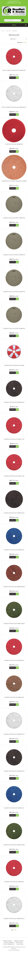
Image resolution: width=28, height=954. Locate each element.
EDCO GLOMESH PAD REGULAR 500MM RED (14, 70)
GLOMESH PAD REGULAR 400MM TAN (14, 697)
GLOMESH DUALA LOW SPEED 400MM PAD (14, 291)
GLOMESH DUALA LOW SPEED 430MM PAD (14, 328)
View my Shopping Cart (9, 944)
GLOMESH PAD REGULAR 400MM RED (14, 660)
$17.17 (14, 185)
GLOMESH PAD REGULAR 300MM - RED (14, 439)
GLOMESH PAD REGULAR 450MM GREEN (14, 844)
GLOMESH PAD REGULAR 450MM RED (14, 881)
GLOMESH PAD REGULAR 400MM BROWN (14, 586)
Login (10, 1)
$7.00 (14, 407)
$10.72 (14, 480)
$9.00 (14, 443)
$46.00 (14, 296)
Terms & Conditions (9, 942)
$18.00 (14, 112)
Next (15, 929)
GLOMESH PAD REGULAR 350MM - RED (14, 476)
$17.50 (14, 775)
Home (2, 30)
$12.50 (14, 517)
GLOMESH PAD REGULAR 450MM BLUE (14, 808)
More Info (12, 77)
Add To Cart (17, 77)
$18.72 (14, 75)
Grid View (19, 42)
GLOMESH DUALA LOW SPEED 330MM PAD (14, 218)
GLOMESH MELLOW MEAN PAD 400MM (14, 365)
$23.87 (14, 370)
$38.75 (14, 259)
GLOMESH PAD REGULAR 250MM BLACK (14, 402)
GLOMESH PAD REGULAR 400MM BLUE (14, 549)
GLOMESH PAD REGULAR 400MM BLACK (14, 513)
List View (24, 42)
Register (16, 1)
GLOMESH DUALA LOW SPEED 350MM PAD (14, 254)
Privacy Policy (19, 942)
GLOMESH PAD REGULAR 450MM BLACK (14, 771)
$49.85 (14, 333)
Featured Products (7, 940)
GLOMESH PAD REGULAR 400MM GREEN (14, 623)
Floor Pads (8, 30)
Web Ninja (17, 950)
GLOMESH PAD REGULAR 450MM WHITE (14, 918)
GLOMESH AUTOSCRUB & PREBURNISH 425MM (14, 181)
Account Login (19, 944)
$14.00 (14, 148)
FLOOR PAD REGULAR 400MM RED (14, 144)
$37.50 (14, 222)
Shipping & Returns (19, 940)
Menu (14, 25)
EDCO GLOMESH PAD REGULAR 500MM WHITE (14, 107)
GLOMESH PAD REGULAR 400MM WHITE (14, 734)
